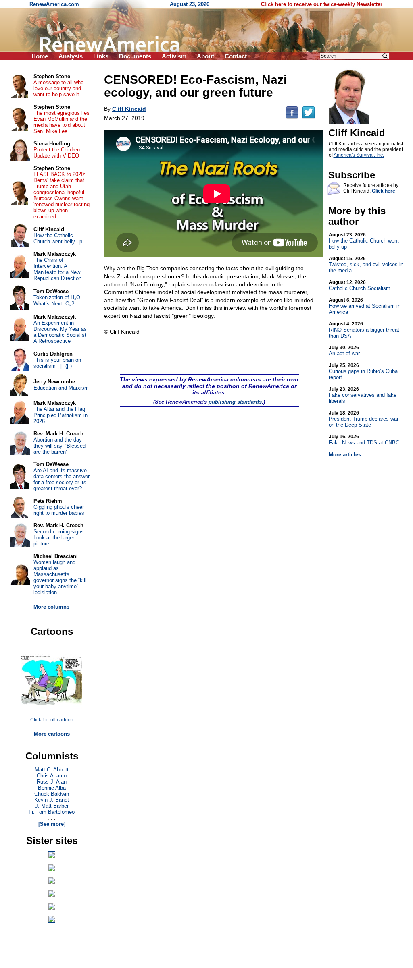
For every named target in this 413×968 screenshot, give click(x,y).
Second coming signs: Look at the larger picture (59, 538)
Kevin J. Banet (51, 800)
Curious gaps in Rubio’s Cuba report (363, 371)
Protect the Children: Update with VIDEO (57, 153)
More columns (51, 607)
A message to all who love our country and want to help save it (58, 88)
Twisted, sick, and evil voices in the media (366, 265)
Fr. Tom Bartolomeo (52, 812)
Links (100, 56)
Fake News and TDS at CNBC (364, 440)
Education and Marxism (61, 388)
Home (39, 56)
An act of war (344, 351)
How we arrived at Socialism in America (364, 306)
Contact (236, 56)
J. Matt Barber (52, 806)
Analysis (70, 56)
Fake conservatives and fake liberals (362, 395)
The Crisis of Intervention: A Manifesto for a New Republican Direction (57, 269)
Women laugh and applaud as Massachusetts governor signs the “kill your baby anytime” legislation (59, 577)
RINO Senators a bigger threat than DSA (364, 330)
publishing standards (235, 402)
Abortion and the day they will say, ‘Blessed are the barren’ (59, 446)
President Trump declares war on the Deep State (363, 419)
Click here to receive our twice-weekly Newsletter (321, 4)
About (205, 56)
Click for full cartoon (51, 720)
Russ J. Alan (52, 782)
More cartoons (52, 734)
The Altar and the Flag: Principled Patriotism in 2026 (60, 415)
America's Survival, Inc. (359, 155)
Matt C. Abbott (52, 770)
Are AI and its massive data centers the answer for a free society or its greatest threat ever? (61, 479)
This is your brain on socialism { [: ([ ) (57, 363)
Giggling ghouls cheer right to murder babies (58, 510)
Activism (174, 56)
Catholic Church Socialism (359, 285)
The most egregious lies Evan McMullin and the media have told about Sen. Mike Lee (61, 122)
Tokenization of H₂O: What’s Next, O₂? (57, 300)
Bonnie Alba (52, 788)
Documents (135, 56)
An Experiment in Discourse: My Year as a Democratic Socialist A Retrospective (60, 332)
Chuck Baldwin (51, 794)
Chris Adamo (52, 776)
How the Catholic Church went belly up (364, 241)
